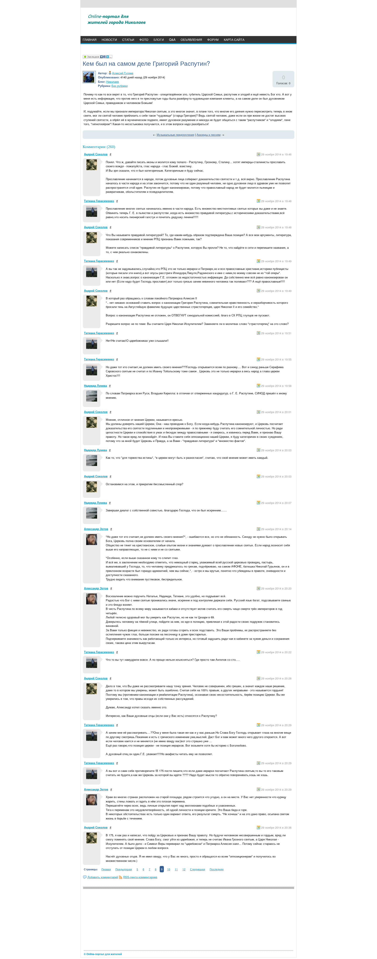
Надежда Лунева (95, 385)
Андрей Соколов (96, 154)
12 (183, 869)
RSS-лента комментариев (140, 877)
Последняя (217, 869)
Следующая (197, 869)
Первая (106, 869)
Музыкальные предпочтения (175, 135)
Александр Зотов (96, 529)
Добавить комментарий (102, 877)
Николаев (112, 81)
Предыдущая (123, 869)
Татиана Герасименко (99, 201)
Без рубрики (119, 86)
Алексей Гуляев (122, 73)
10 (168, 869)
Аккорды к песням (209, 135)
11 (176, 869)
